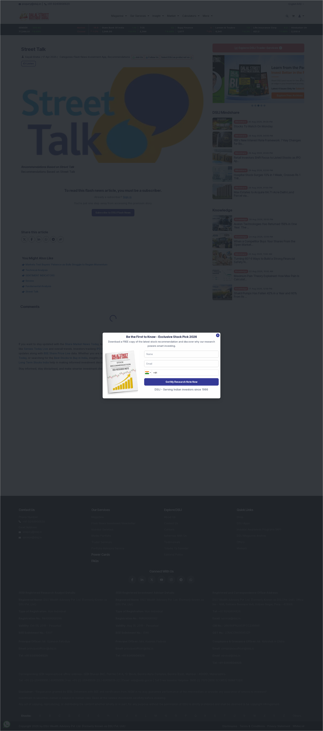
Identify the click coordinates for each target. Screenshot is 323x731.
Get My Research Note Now (181, 381)
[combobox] (148, 373)
